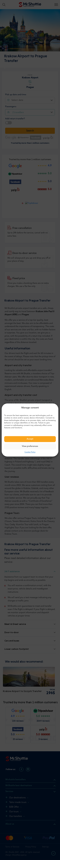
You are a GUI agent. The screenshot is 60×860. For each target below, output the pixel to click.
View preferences (30, 446)
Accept (30, 439)
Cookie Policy (30, 452)
